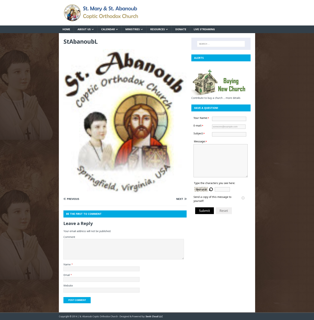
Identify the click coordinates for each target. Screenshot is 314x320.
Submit (204, 210)
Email (67, 275)
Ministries (132, 29)
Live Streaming (204, 29)
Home (66, 29)
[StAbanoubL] (125, 192)
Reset (224, 210)
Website (68, 285)
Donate (180, 29)
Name (67, 264)
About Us (84, 29)
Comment (69, 237)
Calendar (108, 29)
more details (233, 98)
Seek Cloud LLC (154, 316)
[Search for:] (221, 44)
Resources (157, 29)
